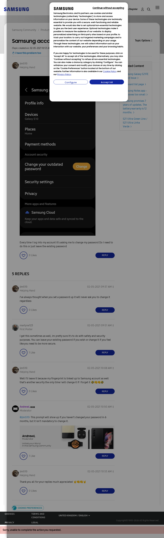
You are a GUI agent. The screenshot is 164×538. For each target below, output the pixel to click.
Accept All (107, 82)
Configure (71, 82)
